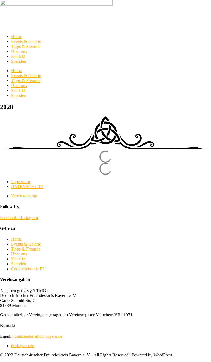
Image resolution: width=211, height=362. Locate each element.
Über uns (19, 51)
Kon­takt (18, 56)
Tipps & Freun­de (25, 46)
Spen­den (18, 61)
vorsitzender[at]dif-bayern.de (37, 336)
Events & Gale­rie (26, 41)
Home (16, 36)
